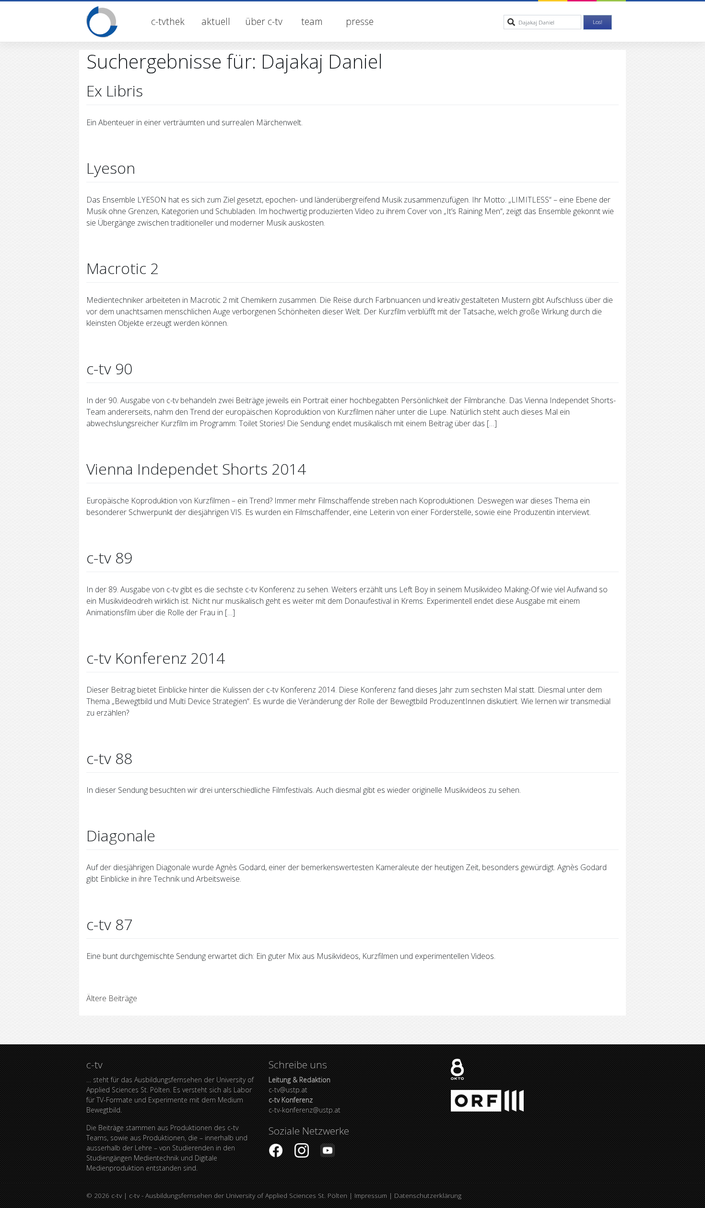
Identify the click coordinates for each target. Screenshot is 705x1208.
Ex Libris (114, 90)
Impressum (370, 1195)
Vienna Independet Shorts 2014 (196, 468)
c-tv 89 (109, 557)
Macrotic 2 (122, 268)
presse (360, 21)
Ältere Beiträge (111, 998)
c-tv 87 (109, 924)
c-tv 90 (109, 368)
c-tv (116, 1195)
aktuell (215, 21)
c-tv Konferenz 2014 (155, 657)
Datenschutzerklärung (427, 1195)
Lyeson (110, 167)
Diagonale (120, 835)
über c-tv (263, 21)
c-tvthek (168, 21)
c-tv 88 (109, 758)
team (312, 21)
